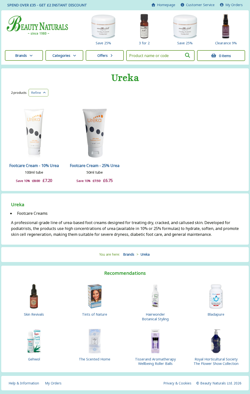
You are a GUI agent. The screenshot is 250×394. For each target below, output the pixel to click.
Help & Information (24, 383)
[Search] (187, 55)
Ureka (125, 78)
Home (165, 4)
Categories (61, 55)
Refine (37, 92)
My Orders (233, 4)
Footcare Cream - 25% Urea (94, 165)
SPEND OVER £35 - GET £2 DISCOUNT (47, 5)
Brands (21, 55)
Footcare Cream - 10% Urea (34, 165)
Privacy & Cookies (177, 383)
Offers (102, 55)
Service (200, 4)
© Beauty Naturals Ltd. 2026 (218, 383)
